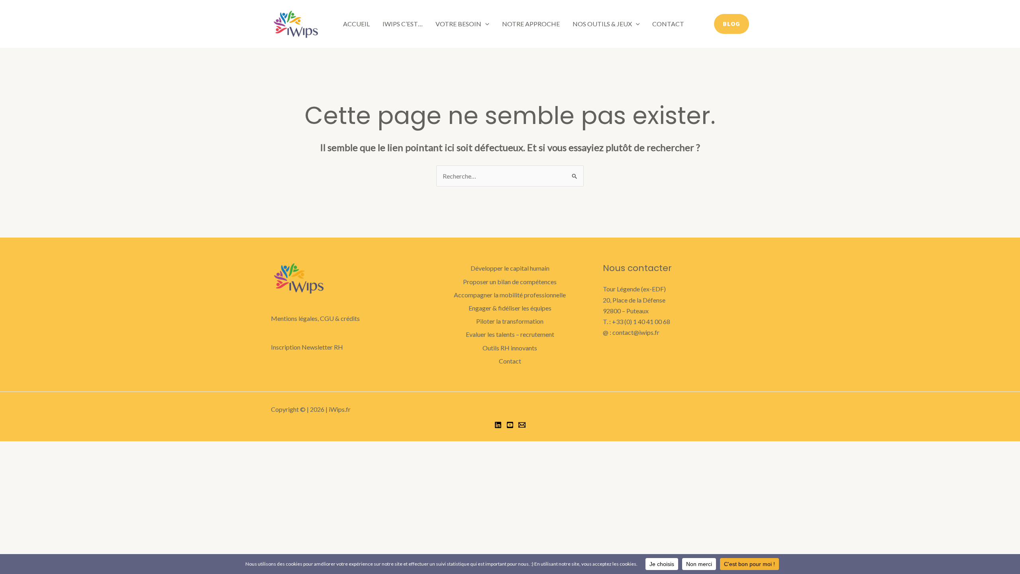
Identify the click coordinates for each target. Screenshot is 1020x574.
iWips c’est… (402, 24)
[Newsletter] (522, 425)
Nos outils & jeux (602, 24)
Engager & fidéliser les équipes (510, 308)
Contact (668, 24)
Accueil (356, 24)
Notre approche (531, 24)
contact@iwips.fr (635, 332)
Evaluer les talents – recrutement (510, 334)
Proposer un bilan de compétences (510, 281)
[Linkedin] (498, 425)
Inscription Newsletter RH (307, 347)
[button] (485, 24)
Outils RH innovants (510, 348)
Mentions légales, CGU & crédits (315, 318)
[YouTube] (510, 425)
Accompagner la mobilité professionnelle (510, 295)
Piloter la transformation (509, 321)
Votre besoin (458, 24)
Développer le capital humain (510, 268)
